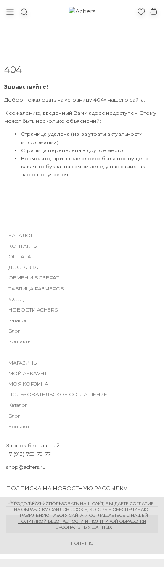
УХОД (16, 299)
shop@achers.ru (26, 467)
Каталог (17, 320)
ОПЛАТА (19, 256)
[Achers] (82, 11)
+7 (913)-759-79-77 (28, 454)
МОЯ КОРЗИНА (28, 384)
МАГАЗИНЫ (23, 363)
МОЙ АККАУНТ (27, 373)
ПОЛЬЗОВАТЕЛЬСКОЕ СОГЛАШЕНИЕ (57, 394)
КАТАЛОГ (21, 235)
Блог (14, 331)
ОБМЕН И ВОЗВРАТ (33, 277)
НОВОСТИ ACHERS (33, 309)
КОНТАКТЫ (23, 246)
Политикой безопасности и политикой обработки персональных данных (82, 524)
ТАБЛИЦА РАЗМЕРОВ (36, 288)
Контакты (20, 341)
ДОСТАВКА (23, 267)
